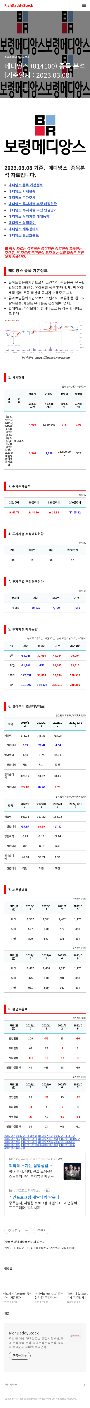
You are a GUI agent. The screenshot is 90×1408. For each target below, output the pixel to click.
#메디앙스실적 (12, 1142)
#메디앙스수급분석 (48, 1139)
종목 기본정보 (26, 184)
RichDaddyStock (18, 5)
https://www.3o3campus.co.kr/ (32, 1159)
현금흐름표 (24, 235)
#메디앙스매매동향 (69, 1139)
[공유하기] (21, 1230)
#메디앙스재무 (46, 1142)
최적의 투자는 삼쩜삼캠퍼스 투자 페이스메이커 (30, 1165)
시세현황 (22, 191)
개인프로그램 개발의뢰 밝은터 (34, 1197)
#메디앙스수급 (29, 1139)
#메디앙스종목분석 (26, 1136)
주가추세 (22, 197)
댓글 (7, 1313)
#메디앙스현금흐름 (31, 1145)
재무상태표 (24, 228)
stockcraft (11, 1392)
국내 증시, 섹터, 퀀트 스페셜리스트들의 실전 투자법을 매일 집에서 (31, 1174)
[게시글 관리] (26, 1230)
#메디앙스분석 (50, 1145)
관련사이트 (10, 1385)
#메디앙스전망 (12, 1139)
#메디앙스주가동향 (14, 1148)
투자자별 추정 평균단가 (33, 210)
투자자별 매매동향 (29, 216)
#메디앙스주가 (46, 1136)
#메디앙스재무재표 (64, 1142)
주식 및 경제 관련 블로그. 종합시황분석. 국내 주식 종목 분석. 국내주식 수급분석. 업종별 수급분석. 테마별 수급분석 (36, 1342)
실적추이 (22, 222)
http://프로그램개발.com (26, 1190)
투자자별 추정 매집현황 (33, 203)
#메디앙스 (10, 1136)
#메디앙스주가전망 (64, 1136)
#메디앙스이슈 (67, 1145)
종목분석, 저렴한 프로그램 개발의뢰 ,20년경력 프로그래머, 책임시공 (43, 1205)
